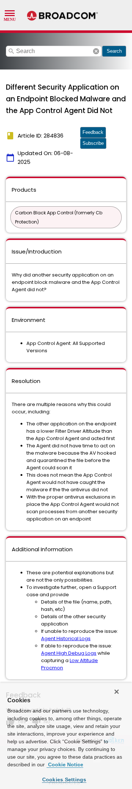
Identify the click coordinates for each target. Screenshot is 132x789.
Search (114, 51)
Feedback (92, 132)
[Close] (116, 692)
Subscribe (93, 143)
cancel (96, 51)
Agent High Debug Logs (68, 653)
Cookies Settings (64, 779)
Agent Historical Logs (66, 638)
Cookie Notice (65, 764)
